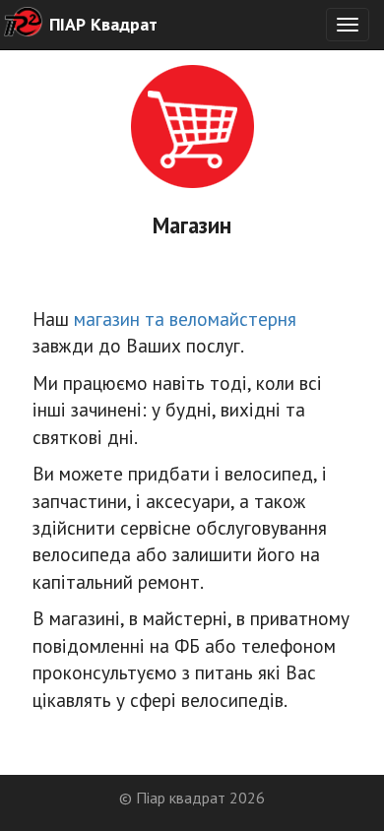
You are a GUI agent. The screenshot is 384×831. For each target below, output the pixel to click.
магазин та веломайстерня (185, 318)
